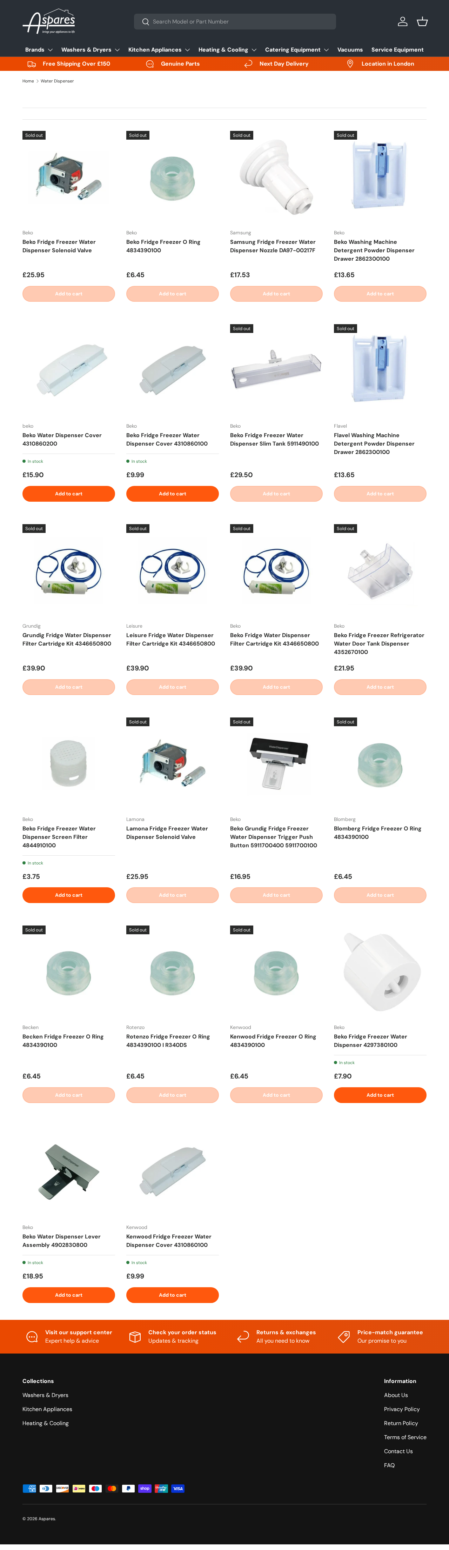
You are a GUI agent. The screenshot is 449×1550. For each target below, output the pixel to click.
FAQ (389, 1465)
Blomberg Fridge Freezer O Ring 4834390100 (378, 833)
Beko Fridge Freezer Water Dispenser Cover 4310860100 (167, 439)
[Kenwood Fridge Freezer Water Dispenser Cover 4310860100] (172, 1171)
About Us (396, 1395)
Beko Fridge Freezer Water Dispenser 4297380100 (370, 1041)
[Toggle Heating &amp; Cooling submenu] (254, 50)
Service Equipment (397, 49)
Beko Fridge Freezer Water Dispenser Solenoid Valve (59, 246)
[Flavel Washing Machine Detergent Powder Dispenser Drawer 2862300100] (380, 370)
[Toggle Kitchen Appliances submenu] (187, 50)
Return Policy (401, 1423)
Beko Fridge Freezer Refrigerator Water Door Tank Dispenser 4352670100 (379, 644)
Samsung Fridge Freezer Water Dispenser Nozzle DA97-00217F (273, 246)
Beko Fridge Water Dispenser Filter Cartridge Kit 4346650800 (274, 639)
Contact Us (398, 1451)
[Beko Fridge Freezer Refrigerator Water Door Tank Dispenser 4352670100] (380, 570)
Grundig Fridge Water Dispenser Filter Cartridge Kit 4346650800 (66, 639)
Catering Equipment (293, 49)
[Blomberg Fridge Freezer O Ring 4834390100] (380, 763)
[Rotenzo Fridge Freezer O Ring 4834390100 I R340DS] (172, 972)
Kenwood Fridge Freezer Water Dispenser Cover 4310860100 (169, 1241)
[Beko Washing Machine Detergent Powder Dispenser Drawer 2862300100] (380, 177)
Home (28, 81)
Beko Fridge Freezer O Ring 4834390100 (163, 246)
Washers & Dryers (86, 49)
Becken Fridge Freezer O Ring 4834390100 (63, 1041)
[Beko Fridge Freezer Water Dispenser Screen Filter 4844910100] (68, 763)
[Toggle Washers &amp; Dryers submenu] (117, 50)
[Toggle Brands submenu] (50, 50)
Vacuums (350, 49)
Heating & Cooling (223, 49)
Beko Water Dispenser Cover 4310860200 (62, 439)
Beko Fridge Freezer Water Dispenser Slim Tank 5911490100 (274, 439)
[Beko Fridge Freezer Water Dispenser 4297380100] (380, 972)
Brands (35, 49)
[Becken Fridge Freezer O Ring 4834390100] (68, 972)
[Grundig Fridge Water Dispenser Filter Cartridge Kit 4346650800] (68, 570)
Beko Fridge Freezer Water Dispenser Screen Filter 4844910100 (59, 837)
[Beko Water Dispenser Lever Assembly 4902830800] (68, 1171)
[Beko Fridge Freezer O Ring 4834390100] (172, 177)
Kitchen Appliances (155, 49)
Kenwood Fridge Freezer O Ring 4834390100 (273, 1041)
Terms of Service (405, 1437)
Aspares (47, 1519)
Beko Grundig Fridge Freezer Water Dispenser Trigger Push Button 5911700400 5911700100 (273, 837)
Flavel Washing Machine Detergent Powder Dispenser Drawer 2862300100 (374, 444)
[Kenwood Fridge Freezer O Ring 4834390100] (276, 972)
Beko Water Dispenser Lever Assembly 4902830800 (61, 1241)
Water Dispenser (57, 81)
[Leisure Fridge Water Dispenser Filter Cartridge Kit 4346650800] (172, 570)
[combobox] (235, 21)
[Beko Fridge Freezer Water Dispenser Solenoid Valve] (68, 177)
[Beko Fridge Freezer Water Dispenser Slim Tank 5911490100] (276, 370)
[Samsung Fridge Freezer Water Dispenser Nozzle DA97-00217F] (276, 177)
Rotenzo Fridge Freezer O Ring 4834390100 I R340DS (168, 1041)
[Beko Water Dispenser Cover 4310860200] (68, 370)
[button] (422, 21)
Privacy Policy (402, 1409)
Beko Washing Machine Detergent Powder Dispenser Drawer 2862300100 (374, 250)
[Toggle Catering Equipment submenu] (326, 50)
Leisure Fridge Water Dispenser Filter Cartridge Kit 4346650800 (170, 639)
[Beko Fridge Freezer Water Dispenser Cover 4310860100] (172, 370)
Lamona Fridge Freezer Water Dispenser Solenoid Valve (167, 833)
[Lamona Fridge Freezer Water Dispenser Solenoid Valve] (172, 763)
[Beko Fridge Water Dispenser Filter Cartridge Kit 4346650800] (276, 570)
